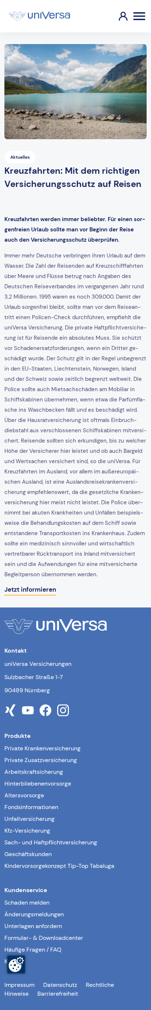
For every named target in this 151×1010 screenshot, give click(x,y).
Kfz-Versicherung (27, 830)
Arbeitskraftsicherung (33, 772)
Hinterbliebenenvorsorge (37, 783)
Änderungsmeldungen (34, 914)
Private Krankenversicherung (42, 748)
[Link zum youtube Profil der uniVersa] (28, 710)
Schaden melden (26, 902)
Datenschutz (60, 985)
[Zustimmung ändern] (16, 964)
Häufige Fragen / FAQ (33, 949)
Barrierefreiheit (57, 994)
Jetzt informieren (30, 589)
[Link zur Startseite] (39, 16)
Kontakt (14, 961)
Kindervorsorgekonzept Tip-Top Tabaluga (59, 866)
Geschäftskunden (28, 854)
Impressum (19, 985)
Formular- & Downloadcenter (43, 938)
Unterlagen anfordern (33, 926)
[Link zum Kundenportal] (117, 16)
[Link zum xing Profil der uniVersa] (10, 710)
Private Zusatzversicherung (40, 760)
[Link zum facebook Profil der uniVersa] (45, 710)
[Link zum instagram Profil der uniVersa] (63, 710)
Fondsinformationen (31, 807)
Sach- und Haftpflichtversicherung (50, 842)
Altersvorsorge (24, 795)
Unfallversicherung (29, 819)
